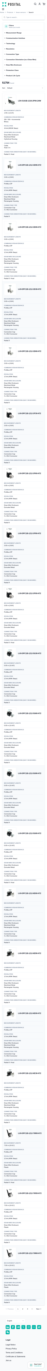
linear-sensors (21, 12)
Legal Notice (11, 1345)
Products (10, 12)
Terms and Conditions (14, 1353)
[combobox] (24, 17)
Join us (8, 1360)
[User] (35, 4)
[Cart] (44, 4)
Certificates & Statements (15, 1356)
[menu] (2, 8)
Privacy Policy (11, 1349)
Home (2, 12)
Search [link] (31, 12)
